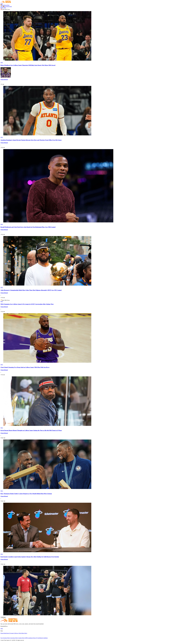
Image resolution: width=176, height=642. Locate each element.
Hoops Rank (3, 633)
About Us (8, 633)
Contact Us (12, 633)
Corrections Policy (14, 637)
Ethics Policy (24, 633)
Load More (3, 617)
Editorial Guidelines (43, 637)
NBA (2, 3)
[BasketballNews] (6, 2)
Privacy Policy (18, 633)
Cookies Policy (21, 637)
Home (2, 7)
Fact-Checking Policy (5, 637)
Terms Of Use (36, 637)
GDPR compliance (29, 637)
